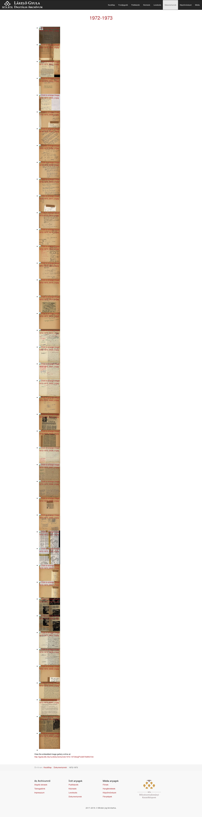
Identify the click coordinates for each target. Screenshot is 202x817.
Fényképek (107, 796)
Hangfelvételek (109, 788)
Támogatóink (39, 788)
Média (197, 5)
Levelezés (157, 5)
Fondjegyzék (123, 5)
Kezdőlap (111, 5)
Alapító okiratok (40, 784)
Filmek (105, 784)
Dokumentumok (170, 5)
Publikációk (135, 5)
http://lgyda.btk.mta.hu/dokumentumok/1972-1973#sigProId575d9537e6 (64, 756)
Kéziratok (146, 5)
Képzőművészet (186, 5)
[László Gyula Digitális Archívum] (22, 4)
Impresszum (39, 792)
